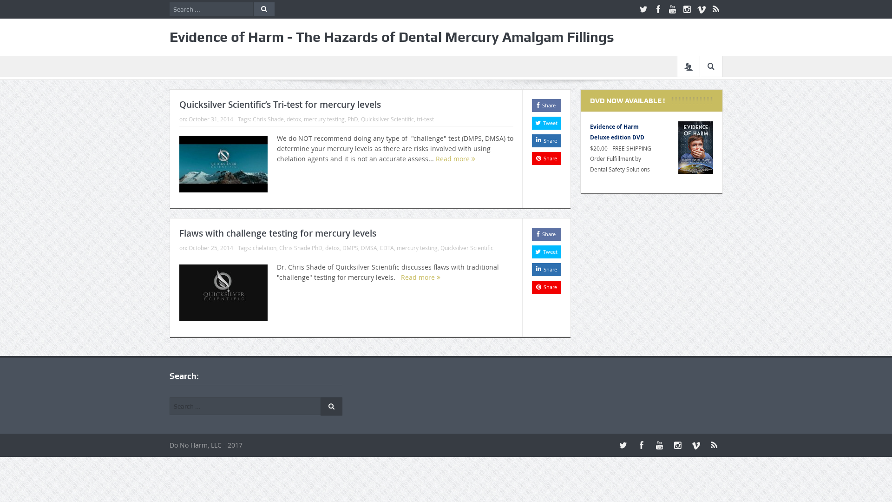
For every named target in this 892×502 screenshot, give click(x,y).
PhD (353, 119)
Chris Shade (268, 119)
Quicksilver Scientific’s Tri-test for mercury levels (280, 105)
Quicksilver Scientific (387, 119)
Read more (454, 158)
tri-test (425, 119)
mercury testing (324, 119)
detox (294, 119)
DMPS (350, 247)
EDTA (387, 247)
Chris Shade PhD (300, 247)
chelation (264, 247)
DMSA (369, 247)
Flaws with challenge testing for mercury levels (277, 233)
